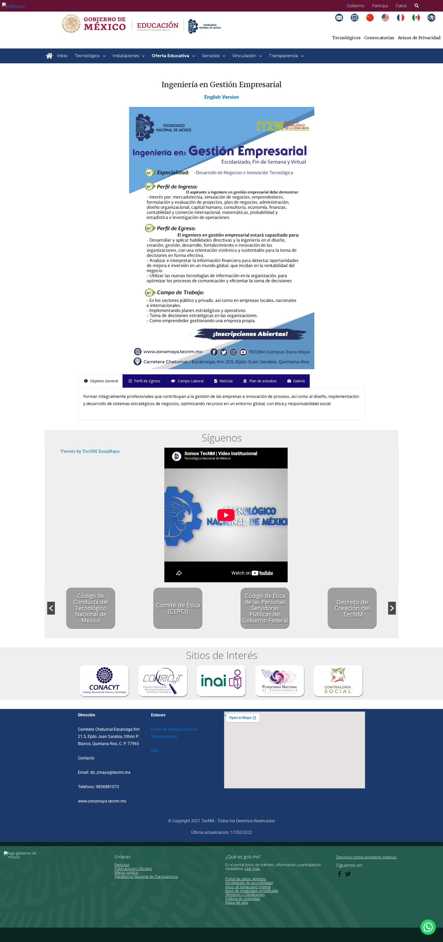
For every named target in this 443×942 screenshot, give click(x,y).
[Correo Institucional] (343, 24)
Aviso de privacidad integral (247, 886)
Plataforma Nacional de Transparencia (146, 876)
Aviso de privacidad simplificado (251, 890)
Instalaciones (126, 55)
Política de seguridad (242, 898)
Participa (380, 5)
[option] (91, 608)
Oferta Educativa (170, 55)
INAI (154, 750)
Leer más (252, 868)
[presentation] (100, 381)
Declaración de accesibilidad (249, 882)
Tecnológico (87, 55)
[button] (51, 608)
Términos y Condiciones (245, 894)
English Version (221, 97)
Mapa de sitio (236, 902)
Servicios (210, 55)
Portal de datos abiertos (245, 878)
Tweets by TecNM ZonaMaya (90, 451)
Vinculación (244, 55)
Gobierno (355, 5)
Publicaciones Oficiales (133, 868)
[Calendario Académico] (358, 24)
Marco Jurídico (126, 872)
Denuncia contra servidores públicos (366, 857)
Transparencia (283, 55)
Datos (401, 5)
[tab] (100, 381)
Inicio (62, 55)
